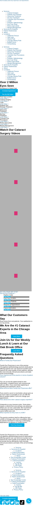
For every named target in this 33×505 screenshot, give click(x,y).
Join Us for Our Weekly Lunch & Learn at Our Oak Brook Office (15, 343)
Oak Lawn (10, 37)
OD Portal (18, 465)
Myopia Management (14, 27)
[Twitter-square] (12, 502)
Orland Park (11, 39)
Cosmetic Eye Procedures (15, 19)
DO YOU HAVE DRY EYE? (9, 292)
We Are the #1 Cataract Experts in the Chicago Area (15, 329)
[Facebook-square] (2, 502)
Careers (18, 462)
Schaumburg (11, 44)
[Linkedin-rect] (17, 502)
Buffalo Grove (11, 42)
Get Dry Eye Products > (7, 293)
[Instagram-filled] (7, 502)
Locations (7, 34)
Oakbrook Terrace (13, 35)
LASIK (9, 21)
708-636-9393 (4, 496)
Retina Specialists (13, 26)
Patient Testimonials (10, 31)
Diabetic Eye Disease (14, 14)
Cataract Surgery (12, 13)
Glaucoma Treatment (14, 16)
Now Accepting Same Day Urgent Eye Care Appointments (14, 0)
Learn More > (4, 98)
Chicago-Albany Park (14, 40)
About (6, 32)
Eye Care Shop (12, 24)
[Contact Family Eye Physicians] (28, 500)
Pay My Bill (18, 464)
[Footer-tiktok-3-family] (22, 502)
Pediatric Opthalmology (15, 22)
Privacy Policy (18, 467)
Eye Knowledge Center (18, 457)
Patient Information (18, 452)
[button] (16, 362)
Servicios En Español (11, 29)
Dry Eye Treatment (13, 18)
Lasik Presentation (18, 460)
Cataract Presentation (18, 459)
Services (6, 11)
